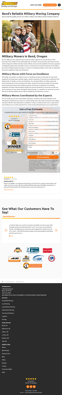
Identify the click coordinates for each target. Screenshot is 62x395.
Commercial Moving (8, 313)
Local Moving (6, 304)
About (4, 347)
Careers (4, 366)
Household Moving (7, 300)
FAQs (3, 372)
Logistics (4, 316)
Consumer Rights (7, 369)
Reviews (4, 363)
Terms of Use (52, 168)
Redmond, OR (6, 328)
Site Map (34, 390)
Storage (4, 319)
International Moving (8, 310)
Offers (4, 360)
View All (4, 341)
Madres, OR (5, 338)
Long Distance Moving (8, 307)
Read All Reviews (9, 216)
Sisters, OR (5, 332)
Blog (3, 356)
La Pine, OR (5, 335)
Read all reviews (8, 189)
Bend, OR (4, 325)
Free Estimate (50, 5)
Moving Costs (6, 353)
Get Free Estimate (43, 157)
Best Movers (5, 350)
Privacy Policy (32, 169)
